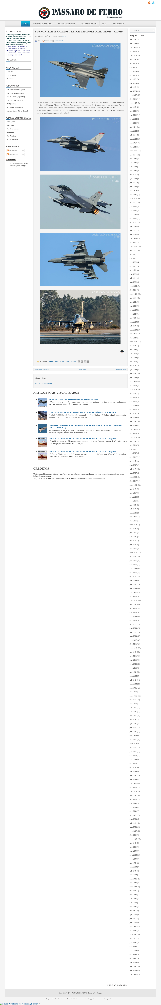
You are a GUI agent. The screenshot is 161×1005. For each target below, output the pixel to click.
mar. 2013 (133, 648)
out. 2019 (133, 362)
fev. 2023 (133, 203)
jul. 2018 (133, 421)
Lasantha (78, 999)
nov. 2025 (133, 71)
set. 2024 (133, 127)
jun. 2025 (133, 91)
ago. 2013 (133, 628)
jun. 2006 (133, 970)
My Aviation (11, 136)
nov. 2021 (133, 262)
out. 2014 (133, 572)
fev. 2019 (133, 394)
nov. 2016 (133, 497)
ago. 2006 (133, 962)
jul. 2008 (133, 871)
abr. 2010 (133, 787)
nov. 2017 (133, 453)
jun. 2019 (133, 378)
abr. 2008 (133, 883)
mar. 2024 (133, 151)
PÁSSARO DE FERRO (79, 993)
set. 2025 (133, 79)
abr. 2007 (133, 931)
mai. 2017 (133, 477)
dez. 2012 (133, 660)
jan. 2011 (133, 752)
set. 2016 (133, 505)
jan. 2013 (133, 656)
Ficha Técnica (118, 24)
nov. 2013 (133, 616)
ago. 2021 (133, 274)
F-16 (70, 361)
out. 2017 (133, 457)
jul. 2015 (133, 545)
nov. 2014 (133, 569)
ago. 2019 (133, 370)
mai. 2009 (133, 831)
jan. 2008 (133, 895)
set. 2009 (133, 815)
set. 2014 (133, 577)
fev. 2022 (133, 250)
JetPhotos (10, 132)
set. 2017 (133, 461)
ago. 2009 (133, 819)
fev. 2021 (133, 298)
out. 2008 (133, 859)
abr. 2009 (133, 835)
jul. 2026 (133, 39)
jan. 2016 (133, 533)
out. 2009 (133, 811)
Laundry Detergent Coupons (107, 999)
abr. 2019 (133, 386)
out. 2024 (133, 123)
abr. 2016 (133, 521)
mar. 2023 (133, 199)
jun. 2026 (133, 43)
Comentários (13, 154)
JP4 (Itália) (11, 104)
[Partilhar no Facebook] (88, 361)
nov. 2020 (133, 310)
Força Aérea (11, 75)
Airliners (10, 125)
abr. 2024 (133, 147)
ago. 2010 (133, 771)
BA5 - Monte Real (61, 361)
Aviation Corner (13, 129)
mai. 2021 (133, 286)
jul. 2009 (133, 823)
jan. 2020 (133, 350)
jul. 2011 (133, 728)
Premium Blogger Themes (90, 999)
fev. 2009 (133, 843)
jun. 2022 (133, 234)
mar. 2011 (133, 744)
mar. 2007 (133, 935)
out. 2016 (133, 501)
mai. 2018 (133, 429)
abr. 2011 (133, 740)
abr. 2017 (133, 481)
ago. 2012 (133, 676)
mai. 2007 (133, 927)
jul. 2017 (133, 469)
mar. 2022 (133, 246)
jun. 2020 (133, 330)
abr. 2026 (133, 51)
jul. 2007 (133, 919)
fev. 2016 (133, 529)
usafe (74, 361)
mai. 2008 (133, 879)
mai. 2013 (133, 640)
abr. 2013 (133, 644)
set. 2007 (133, 911)
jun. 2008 (133, 875)
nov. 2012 (133, 664)
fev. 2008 (133, 891)
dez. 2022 (133, 211)
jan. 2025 (133, 111)
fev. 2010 (133, 795)
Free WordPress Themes (59, 999)
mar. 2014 (133, 600)
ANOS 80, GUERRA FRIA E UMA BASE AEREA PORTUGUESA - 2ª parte (82, 438)
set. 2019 (133, 366)
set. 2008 (133, 863)
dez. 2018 (133, 401)
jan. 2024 (133, 159)
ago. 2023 (133, 179)
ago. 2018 (133, 417)
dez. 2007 (133, 899)
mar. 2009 (133, 839)
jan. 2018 (133, 445)
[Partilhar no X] (85, 361)
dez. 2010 (133, 755)
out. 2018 (133, 409)
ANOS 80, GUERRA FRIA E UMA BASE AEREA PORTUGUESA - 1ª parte (82, 451)
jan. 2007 (133, 942)
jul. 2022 (133, 230)
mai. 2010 (133, 783)
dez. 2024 (133, 115)
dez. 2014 (133, 565)
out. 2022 (133, 218)
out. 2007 (133, 907)
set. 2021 (133, 270)
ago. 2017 (133, 465)
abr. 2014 (133, 596)
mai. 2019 (133, 382)
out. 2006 (133, 954)
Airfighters (11, 122)
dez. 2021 (133, 258)
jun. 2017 (133, 473)
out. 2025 (133, 75)
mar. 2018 (133, 437)
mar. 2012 (133, 696)
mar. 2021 (133, 294)
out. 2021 (133, 266)
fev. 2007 (133, 938)
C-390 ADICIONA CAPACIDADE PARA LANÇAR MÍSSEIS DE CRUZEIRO (83, 412)
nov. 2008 (133, 855)
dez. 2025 (133, 67)
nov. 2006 (133, 950)
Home (25, 24)
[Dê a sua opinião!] (82, 361)
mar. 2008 (133, 887)
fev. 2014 (133, 604)
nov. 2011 (133, 712)
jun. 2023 (133, 187)
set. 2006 (133, 958)
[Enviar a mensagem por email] (79, 361)
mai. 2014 (133, 592)
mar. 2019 (133, 389)
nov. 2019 (133, 358)
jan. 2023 (133, 206)
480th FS (51, 361)
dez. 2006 (133, 946)
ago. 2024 (133, 131)
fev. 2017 (133, 489)
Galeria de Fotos (89, 24)
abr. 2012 (133, 692)
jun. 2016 (133, 513)
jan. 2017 (133, 493)
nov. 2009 (133, 807)
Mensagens (13, 150)
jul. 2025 (133, 87)
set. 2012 (133, 672)
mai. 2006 (133, 974)
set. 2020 (133, 318)
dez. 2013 (133, 612)
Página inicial (82, 369)
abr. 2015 (133, 549)
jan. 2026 (133, 63)
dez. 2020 (133, 306)
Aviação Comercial (66, 24)
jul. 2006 (133, 966)
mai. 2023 (133, 191)
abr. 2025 (133, 99)
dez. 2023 (133, 163)
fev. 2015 (133, 557)
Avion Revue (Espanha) (16, 97)
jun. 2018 (133, 425)
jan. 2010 (133, 799)
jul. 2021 (133, 278)
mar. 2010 (133, 791)
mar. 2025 (133, 103)
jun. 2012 (133, 684)
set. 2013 (133, 624)
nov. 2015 (133, 537)
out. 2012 (133, 668)
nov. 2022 (133, 214)
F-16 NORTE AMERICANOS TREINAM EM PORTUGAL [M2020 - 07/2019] (79, 31)
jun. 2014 (133, 588)
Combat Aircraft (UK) (15, 100)
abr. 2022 (133, 242)
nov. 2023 (133, 167)
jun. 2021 (133, 282)
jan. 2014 (133, 608)
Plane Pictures (12, 139)
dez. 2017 (133, 449)
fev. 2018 (133, 441)
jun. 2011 (133, 732)
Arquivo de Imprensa (42, 24)
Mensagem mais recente (42, 369)
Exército (10, 72)
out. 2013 (133, 620)
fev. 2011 (133, 748)
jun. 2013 (133, 636)
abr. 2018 (133, 433)
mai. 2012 (133, 688)
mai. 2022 (133, 238)
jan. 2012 (133, 704)
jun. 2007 (133, 923)
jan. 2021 (133, 302)
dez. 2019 (133, 354)
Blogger (23, 166)
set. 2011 (133, 720)
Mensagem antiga (121, 369)
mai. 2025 (133, 95)
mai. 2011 (133, 736)
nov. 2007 (133, 903)
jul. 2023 (133, 183)
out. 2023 (133, 171)
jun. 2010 (133, 779)
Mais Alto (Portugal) (15, 107)
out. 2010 (133, 763)
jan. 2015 (133, 561)
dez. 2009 (133, 803)
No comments (59, 41)
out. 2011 (133, 716)
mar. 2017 (133, 485)
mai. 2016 (133, 517)
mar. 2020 (133, 342)
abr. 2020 (133, 338)
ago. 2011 (133, 724)
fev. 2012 (133, 700)
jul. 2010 (133, 775)
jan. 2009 (133, 847)
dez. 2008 (133, 851)
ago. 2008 (133, 867)
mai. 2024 (133, 143)
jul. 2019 (133, 374)
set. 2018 (133, 413)
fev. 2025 (133, 107)
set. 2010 (133, 767)
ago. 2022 (133, 226)
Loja (104, 24)
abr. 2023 (133, 195)
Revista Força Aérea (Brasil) (17, 111)
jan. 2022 (133, 254)
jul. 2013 (133, 632)
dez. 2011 (133, 708)
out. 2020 (133, 314)
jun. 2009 (133, 827)
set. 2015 (133, 541)
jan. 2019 (133, 397)
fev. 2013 (133, 652)
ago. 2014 (133, 580)
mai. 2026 (133, 47)
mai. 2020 (133, 334)
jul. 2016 (133, 509)
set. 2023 (133, 175)
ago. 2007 (133, 915)
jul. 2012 (133, 680)
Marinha (10, 79)
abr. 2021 (133, 290)
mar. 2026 (133, 55)
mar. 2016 (133, 525)
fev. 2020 (133, 346)
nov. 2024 (133, 119)
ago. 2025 (133, 83)
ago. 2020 (133, 322)
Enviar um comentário (43, 384)
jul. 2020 (133, 326)
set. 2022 (133, 222)
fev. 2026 (133, 59)
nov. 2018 (133, 405)
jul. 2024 (133, 135)
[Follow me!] (153, 4)
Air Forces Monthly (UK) (16, 90)
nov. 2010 (133, 760)
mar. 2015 (133, 553)
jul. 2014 (133, 584)
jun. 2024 (133, 139)
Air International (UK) (15, 93)
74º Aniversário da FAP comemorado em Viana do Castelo (73, 399)
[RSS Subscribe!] (149, 4)
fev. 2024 (133, 155)
